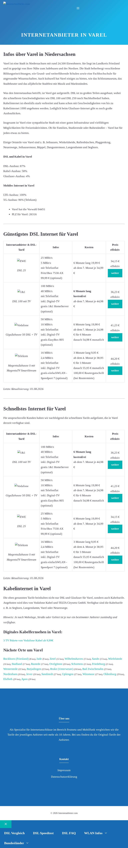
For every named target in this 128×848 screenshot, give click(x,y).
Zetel (53, 658)
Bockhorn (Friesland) (16, 658)
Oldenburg (110, 674)
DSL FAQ (69, 833)
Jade (39, 658)
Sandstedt (47, 674)
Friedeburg (98, 664)
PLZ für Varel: (20, 214)
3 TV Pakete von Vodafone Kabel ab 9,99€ (28, 640)
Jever (29, 674)
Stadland (17, 664)
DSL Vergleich (14, 833)
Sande (95, 658)
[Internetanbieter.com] (16, 4)
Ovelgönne (55, 664)
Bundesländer (14, 843)
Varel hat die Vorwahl (24, 209)
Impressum (64, 770)
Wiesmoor (88, 674)
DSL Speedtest (43, 833)
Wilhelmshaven (74, 658)
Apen (24, 679)
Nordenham (10, 674)
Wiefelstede (115, 658)
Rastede (35, 664)
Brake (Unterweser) (61, 669)
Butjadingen (34, 669)
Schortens (77, 664)
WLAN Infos (93, 833)
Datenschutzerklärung (64, 776)
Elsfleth (7, 679)
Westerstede (10, 669)
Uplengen (68, 674)
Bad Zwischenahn (92, 669)
